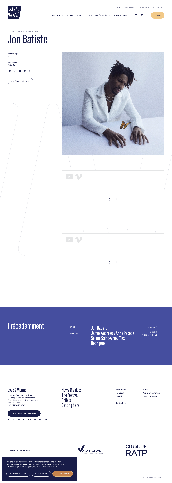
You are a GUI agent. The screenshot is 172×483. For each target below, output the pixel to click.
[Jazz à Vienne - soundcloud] (45, 419)
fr (117, 7)
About (79, 15)
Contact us (120, 403)
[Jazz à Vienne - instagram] (13, 419)
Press (145, 389)
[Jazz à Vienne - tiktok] (19, 419)
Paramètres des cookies (18, 474)
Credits (161, 478)
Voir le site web (22, 81)
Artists (70, 15)
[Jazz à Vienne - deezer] (40, 419)
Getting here (70, 405)
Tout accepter (64, 474)
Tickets (158, 15)
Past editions (143, 7)
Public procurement (152, 392)
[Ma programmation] (142, 15)
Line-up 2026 (57, 15)
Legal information (151, 396)
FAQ (117, 399)
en (120, 7)
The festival (70, 395)
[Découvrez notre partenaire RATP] (136, 450)
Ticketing (119, 396)
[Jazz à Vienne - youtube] (29, 419)
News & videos (121, 15)
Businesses (129, 7)
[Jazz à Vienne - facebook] (8, 419)
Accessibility (158, 7)
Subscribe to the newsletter (24, 413)
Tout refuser (42, 474)
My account (120, 392)
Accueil (11, 31)
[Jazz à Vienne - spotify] (35, 419)
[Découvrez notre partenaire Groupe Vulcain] (90, 450)
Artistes (21, 31)
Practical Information (98, 15)
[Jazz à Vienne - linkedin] (24, 419)
